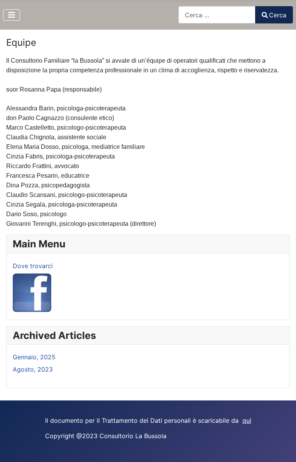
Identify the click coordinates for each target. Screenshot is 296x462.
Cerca (277, 15)
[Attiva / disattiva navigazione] (11, 15)
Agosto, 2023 (33, 369)
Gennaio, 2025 (34, 357)
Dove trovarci (33, 266)
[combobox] (217, 14)
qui (246, 420)
